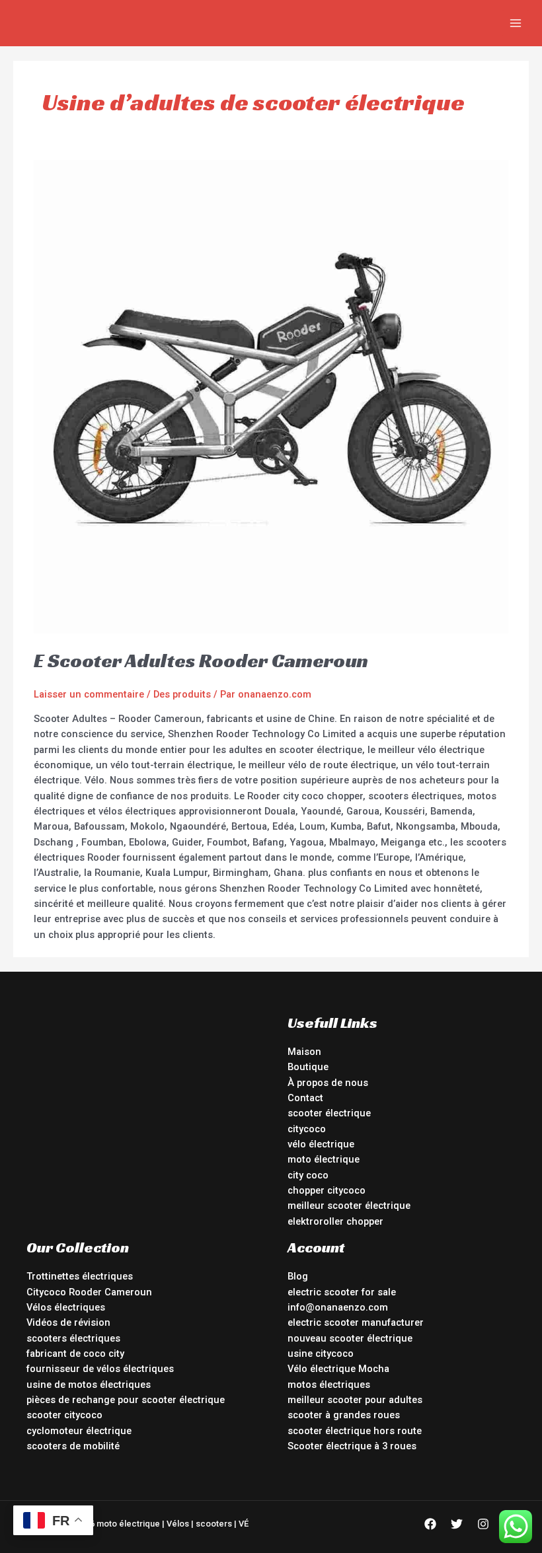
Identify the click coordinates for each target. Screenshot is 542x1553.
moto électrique (324, 1159)
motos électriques (329, 1384)
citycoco (307, 1129)
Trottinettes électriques (79, 1276)
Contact (305, 1098)
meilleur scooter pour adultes (355, 1400)
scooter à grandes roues (344, 1415)
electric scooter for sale (342, 1292)
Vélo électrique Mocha (338, 1369)
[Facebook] (430, 1524)
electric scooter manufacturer (356, 1322)
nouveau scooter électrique (350, 1338)
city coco (308, 1175)
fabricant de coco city (75, 1353)
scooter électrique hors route (355, 1431)
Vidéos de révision (68, 1322)
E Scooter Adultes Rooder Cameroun (201, 660)
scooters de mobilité (73, 1446)
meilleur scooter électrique (349, 1205)
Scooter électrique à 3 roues (352, 1446)
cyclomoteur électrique (79, 1431)
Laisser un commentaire (89, 694)
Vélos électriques (65, 1307)
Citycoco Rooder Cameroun (89, 1292)
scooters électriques (73, 1338)
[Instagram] (483, 1524)
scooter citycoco (64, 1415)
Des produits (182, 694)
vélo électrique (321, 1144)
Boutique (308, 1067)
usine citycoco (321, 1353)
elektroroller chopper (335, 1221)
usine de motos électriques (88, 1384)
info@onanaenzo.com (338, 1307)
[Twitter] (457, 1524)
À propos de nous (328, 1083)
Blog (298, 1276)
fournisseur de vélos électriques (100, 1369)
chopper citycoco (327, 1190)
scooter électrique (329, 1113)
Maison (304, 1052)
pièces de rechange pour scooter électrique (125, 1400)
